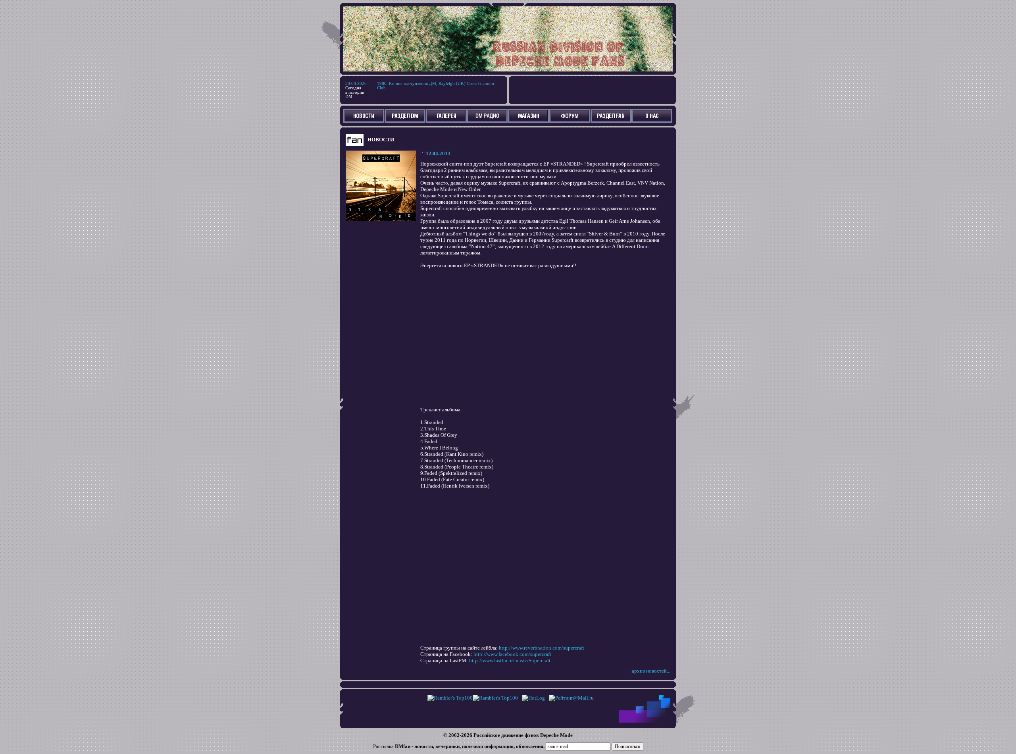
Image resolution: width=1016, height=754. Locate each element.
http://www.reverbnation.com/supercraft (541, 648)
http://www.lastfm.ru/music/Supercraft (509, 660)
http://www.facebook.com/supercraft (512, 654)
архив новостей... (651, 671)
